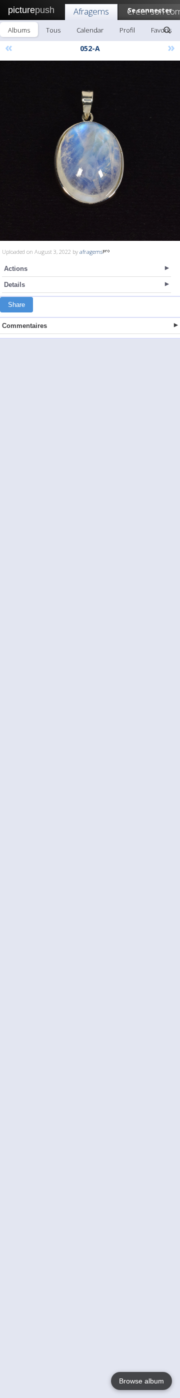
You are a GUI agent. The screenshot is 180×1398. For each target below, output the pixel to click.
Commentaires (24, 325)
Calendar (90, 30)
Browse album (141, 1381)
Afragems (91, 11)
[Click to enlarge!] (90, 151)
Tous (53, 30)
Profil (127, 30)
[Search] (167, 30)
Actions (16, 268)
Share (16, 304)
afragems (91, 251)
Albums (19, 30)
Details (14, 284)
